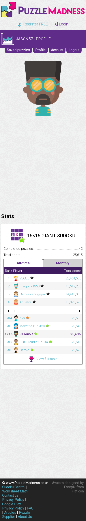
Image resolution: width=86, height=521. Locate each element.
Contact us (10, 495)
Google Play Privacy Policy (13, 506)
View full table (47, 359)
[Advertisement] (43, 163)
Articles (10, 512)
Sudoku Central (13, 487)
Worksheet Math (15, 491)
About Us (25, 517)
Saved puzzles (18, 50)
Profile (40, 50)
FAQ (30, 508)
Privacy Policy (13, 500)
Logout (74, 50)
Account (57, 50)
